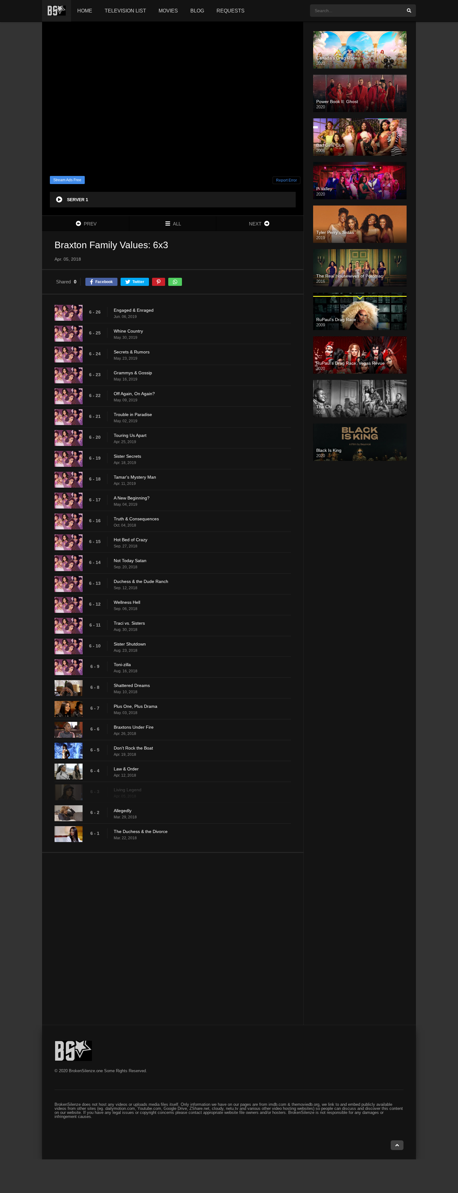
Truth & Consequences (136, 518)
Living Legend (127, 789)
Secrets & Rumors (132, 351)
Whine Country (128, 331)
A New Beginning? (132, 497)
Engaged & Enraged (134, 310)
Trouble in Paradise (133, 414)
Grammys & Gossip (133, 372)
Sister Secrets (127, 456)
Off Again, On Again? (134, 393)
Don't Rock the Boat (133, 748)
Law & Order (126, 768)
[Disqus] (173, 938)
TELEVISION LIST (125, 10)
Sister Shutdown (130, 643)
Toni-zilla (122, 664)
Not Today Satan (130, 560)
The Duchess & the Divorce (141, 831)
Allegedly (122, 810)
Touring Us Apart (130, 435)
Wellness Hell (127, 602)
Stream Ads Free (67, 180)
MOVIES (168, 10)
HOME (84, 10)
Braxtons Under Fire (134, 727)
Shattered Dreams (132, 685)
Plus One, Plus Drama (135, 706)
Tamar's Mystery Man (135, 477)
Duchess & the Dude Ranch (141, 581)
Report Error (286, 180)
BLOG (197, 10)
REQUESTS (231, 10)
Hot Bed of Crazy (130, 539)
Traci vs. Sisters (129, 623)
